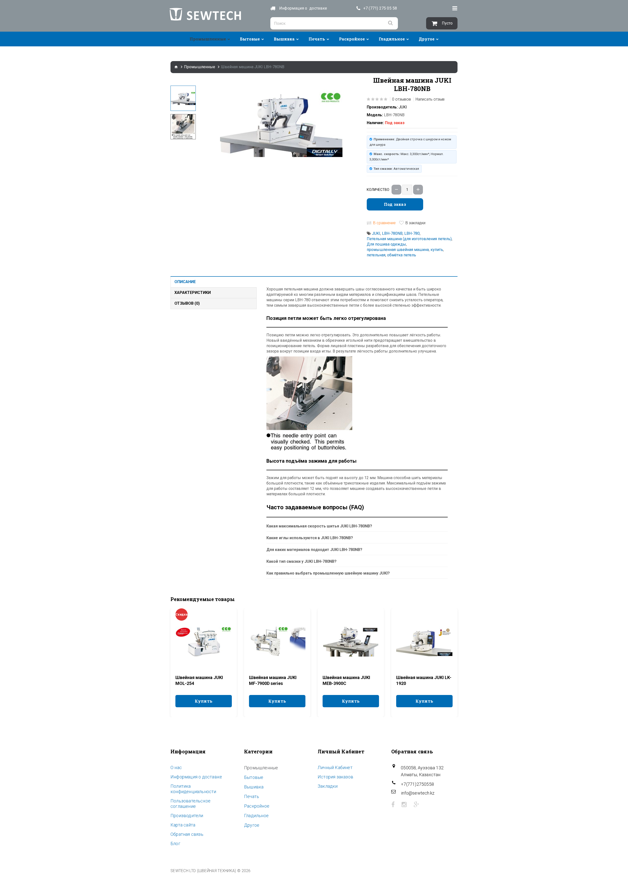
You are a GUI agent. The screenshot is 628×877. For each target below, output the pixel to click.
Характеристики (192, 292)
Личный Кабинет (335, 767)
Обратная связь (186, 834)
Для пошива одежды (386, 244)
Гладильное (392, 39)
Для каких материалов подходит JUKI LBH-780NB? (314, 549)
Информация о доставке (196, 776)
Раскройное (352, 39)
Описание (185, 281)
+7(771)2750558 (417, 784)
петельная (376, 255)
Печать (317, 39)
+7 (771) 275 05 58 (380, 8)
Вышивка (284, 39)
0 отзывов (401, 99)
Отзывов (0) (187, 303)
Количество (378, 190)
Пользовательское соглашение (190, 803)
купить (437, 249)
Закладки (328, 786)
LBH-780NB (392, 233)
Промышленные (208, 39)
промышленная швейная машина (398, 249)
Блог (175, 843)
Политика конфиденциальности (193, 789)
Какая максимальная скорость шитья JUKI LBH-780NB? (319, 526)
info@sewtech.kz (417, 793)
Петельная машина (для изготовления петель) (409, 238)
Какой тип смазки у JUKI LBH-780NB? (301, 561)
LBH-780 (412, 233)
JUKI (403, 107)
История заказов (335, 776)
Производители (186, 815)
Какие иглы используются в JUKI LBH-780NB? (309, 538)
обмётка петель (401, 255)
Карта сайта (182, 824)
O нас (176, 767)
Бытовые (250, 39)
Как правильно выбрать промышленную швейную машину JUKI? (328, 573)
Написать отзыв (430, 99)
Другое (426, 39)
